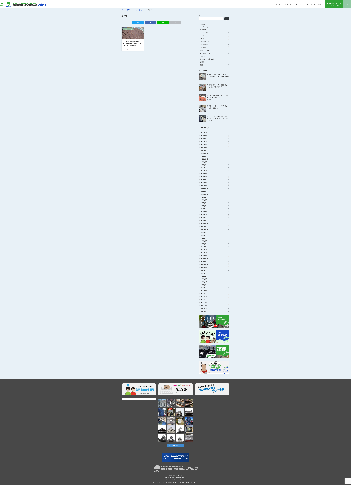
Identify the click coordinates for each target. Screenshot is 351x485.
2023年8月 (215, 235)
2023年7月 (215, 238)
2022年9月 (215, 267)
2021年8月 (215, 305)
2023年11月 (215, 226)
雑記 (214, 65)
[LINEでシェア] (163, 22)
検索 (200, 15)
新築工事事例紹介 (214, 50)
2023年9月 (215, 232)
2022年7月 (215, 273)
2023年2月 (215, 252)
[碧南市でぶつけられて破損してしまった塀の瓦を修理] (202, 108)
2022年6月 (215, 276)
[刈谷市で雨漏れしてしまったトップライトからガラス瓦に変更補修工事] (202, 76)
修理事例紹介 (214, 30)
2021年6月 (215, 311)
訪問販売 (214, 62)
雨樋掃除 (215, 47)
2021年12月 (215, 293)
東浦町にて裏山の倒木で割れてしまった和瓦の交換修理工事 (218, 86)
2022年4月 (215, 282)
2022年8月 (215, 270)
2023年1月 (215, 255)
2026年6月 (215, 135)
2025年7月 (215, 168)
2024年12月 (215, 188)
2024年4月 (215, 211)
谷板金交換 (215, 44)
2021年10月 (215, 299)
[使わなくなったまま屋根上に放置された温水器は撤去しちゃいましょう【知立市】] (202, 118)
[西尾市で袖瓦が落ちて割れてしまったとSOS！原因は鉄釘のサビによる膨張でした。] (202, 97)
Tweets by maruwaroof (128, 399)
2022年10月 (215, 264)
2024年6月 (215, 206)
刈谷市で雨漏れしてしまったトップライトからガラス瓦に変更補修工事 (218, 75)
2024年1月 (215, 220)
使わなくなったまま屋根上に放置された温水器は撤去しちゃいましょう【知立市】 (218, 118)
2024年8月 (215, 200)
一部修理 (215, 35)
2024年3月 (215, 214)
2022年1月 (215, 290)
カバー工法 (215, 32)
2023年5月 (215, 244)
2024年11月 (215, 191)
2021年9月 (215, 302)
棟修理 (215, 38)
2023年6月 (215, 241)
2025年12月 (215, 153)
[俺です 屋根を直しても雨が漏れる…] (162, 403)
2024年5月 (215, 209)
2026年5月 (215, 138)
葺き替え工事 (215, 41)
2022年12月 (215, 258)
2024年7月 (215, 203)
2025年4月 (215, 176)
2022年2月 (215, 288)
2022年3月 (215, 285)
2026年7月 (215, 132)
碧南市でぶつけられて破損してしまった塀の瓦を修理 (218, 107)
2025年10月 (215, 159)
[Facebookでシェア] (150, 22)
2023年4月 (215, 247)
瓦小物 (215, 56)
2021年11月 (215, 296)
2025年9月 (215, 162)
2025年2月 (215, 182)
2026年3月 (215, 144)
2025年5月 (215, 173)
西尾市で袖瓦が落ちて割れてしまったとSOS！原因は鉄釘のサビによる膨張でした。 (218, 97)
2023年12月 (215, 223)
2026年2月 (215, 147)
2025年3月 (215, 179)
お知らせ (214, 24)
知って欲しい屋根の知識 (214, 59)
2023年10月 (215, 229)
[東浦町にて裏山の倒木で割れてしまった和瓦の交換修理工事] (202, 87)
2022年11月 (215, 261)
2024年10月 (215, 194)
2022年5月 (215, 279)
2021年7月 (215, 308)
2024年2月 (215, 217)
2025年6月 (215, 170)
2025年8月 (215, 165)
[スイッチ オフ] (347, 4)
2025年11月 (215, 156)
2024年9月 (215, 197)
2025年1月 (215, 185)
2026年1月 (215, 150)
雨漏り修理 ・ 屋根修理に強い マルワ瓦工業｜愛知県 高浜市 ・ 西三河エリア (178, 482)
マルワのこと (214, 27)
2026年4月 (215, 141)
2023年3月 (215, 250)
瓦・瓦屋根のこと (214, 53)
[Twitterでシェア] (138, 22)
